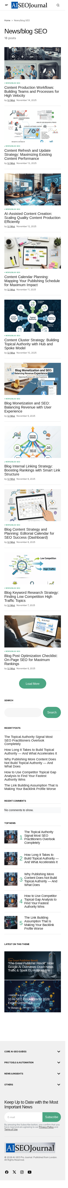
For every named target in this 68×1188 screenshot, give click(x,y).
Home (7, 20)
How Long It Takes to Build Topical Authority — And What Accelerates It (30, 751)
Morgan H (16, 1007)
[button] (6, 5)
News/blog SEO (13, 83)
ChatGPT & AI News (18, 995)
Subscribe (51, 1117)
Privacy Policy (46, 1127)
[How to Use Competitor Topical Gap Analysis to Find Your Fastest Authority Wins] (10, 900)
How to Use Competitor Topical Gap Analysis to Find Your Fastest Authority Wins (30, 776)
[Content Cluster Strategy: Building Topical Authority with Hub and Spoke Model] (32, 316)
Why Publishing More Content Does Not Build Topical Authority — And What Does (30, 763)
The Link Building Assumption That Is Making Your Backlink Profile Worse (31, 787)
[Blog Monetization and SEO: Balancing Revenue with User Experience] (32, 379)
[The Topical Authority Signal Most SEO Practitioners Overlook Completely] (10, 836)
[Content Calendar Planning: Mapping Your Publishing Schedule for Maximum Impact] (32, 253)
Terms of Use (11, 1129)
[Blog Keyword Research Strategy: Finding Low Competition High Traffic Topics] (32, 568)
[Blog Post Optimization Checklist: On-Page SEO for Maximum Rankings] (32, 631)
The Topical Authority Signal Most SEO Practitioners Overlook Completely (28, 740)
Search (8, 700)
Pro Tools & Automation (19, 1062)
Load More (33, 683)
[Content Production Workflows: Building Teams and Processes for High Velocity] (32, 63)
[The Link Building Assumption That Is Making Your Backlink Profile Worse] (10, 922)
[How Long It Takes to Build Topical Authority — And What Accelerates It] (10, 858)
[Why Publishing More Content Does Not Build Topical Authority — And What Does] (10, 879)
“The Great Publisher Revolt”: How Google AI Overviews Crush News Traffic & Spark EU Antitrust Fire (30, 967)
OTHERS (8, 1084)
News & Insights (13, 1073)
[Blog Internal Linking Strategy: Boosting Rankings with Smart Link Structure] (32, 442)
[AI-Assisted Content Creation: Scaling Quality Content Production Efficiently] (32, 189)
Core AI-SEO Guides (15, 1051)
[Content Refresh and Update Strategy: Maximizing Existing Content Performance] (32, 126)
